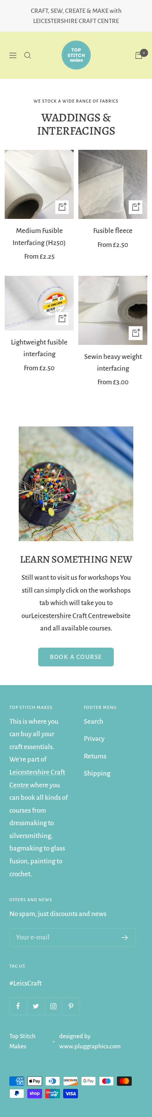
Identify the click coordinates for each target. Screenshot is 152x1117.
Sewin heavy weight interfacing (113, 362)
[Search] (27, 55)
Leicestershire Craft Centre (69, 616)
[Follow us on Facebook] (18, 1006)
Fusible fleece (113, 230)
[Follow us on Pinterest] (71, 1006)
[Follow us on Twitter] (35, 1006)
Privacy (94, 738)
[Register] (125, 937)
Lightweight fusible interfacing (39, 348)
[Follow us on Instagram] (53, 1006)
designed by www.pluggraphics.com (90, 1041)
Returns (95, 756)
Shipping (97, 773)
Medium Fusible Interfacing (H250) (39, 236)
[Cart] (139, 55)
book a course (76, 657)
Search (93, 721)
